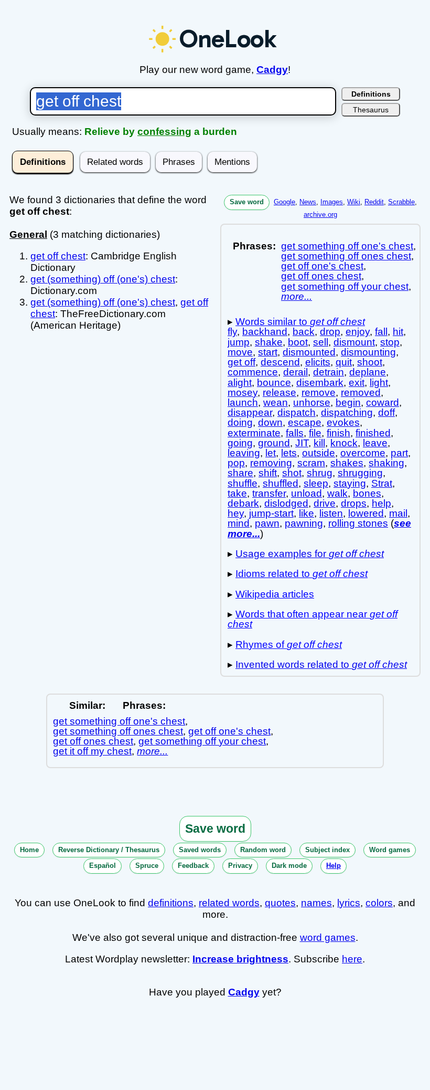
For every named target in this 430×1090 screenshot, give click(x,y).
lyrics (348, 902)
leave (375, 442)
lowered (366, 513)
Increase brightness (240, 959)
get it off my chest (92, 751)
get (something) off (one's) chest (102, 279)
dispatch (296, 412)
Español (102, 865)
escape (304, 422)
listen (331, 513)
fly (232, 331)
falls (295, 432)
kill (319, 442)
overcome (362, 452)
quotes (280, 902)
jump (239, 342)
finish (338, 432)
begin (348, 402)
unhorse (311, 402)
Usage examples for (309, 553)
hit (398, 331)
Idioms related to (301, 573)
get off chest (57, 255)
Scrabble (401, 202)
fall (381, 331)
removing (271, 462)
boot (298, 342)
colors (379, 902)
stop (390, 342)
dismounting (368, 352)
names (316, 902)
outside (318, 452)
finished (373, 432)
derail (295, 372)
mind (239, 523)
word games (328, 937)
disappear (250, 412)
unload (306, 493)
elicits (317, 362)
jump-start (271, 513)
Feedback (193, 865)
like (306, 513)
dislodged (286, 503)
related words (229, 902)
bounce (274, 382)
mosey (242, 392)
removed (361, 392)
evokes (343, 422)
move (240, 352)
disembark (319, 382)
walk (337, 493)
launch (243, 402)
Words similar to (300, 321)
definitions (171, 902)
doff (386, 412)
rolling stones (358, 523)
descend (280, 362)
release (279, 392)
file (315, 432)
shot (292, 472)
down (270, 422)
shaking (386, 462)
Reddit (374, 202)
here (352, 959)
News (307, 202)
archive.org (320, 214)
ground (274, 442)
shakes (346, 462)
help (381, 503)
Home (29, 850)
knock (344, 442)
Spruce (146, 865)
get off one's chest (322, 265)
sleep (316, 483)
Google (284, 202)
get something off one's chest (347, 245)
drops (354, 503)
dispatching (347, 412)
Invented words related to (321, 664)
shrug (319, 472)
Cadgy (272, 69)
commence (253, 372)
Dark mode (289, 865)
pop (236, 462)
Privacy (240, 865)
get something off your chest (344, 286)
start (267, 352)
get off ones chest (321, 275)
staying (350, 483)
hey (236, 513)
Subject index (327, 850)
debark (243, 503)
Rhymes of (288, 644)
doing (240, 422)
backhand (264, 331)
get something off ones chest (346, 255)
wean (275, 402)
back (304, 331)
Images (331, 202)
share (240, 472)
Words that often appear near (312, 619)
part (399, 452)
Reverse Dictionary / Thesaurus (108, 850)
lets (289, 452)
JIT (301, 442)
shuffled (280, 483)
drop (330, 331)
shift (268, 472)
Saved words (200, 850)
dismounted (309, 352)
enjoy (358, 331)
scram (311, 462)
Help (333, 865)
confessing (164, 131)
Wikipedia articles (274, 594)
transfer (269, 493)
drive (325, 503)
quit (344, 362)
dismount (354, 342)
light (379, 382)
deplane (367, 372)
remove (319, 392)
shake (269, 342)
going (240, 442)
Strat (381, 483)
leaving (244, 452)
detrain (328, 372)
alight (240, 382)
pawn (267, 523)
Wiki (353, 202)
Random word (263, 850)
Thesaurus (371, 110)
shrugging (360, 472)
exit (356, 382)
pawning (304, 523)
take (237, 493)
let (270, 452)
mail (398, 513)
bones (367, 493)
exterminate (254, 432)
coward (382, 402)
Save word (247, 202)
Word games (389, 850)
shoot (369, 362)
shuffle (242, 483)
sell (320, 342)
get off (241, 362)
